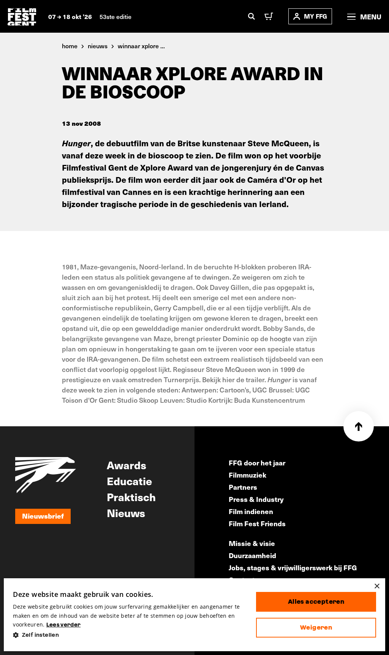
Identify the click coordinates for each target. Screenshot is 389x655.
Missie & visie (252, 543)
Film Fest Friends (257, 523)
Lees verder (63, 625)
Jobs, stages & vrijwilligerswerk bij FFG (293, 567)
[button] (128, 635)
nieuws (98, 45)
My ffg (315, 16)
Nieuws (126, 512)
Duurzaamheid (252, 555)
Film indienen (251, 511)
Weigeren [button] (316, 627)
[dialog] (194, 614)
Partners (243, 487)
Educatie (129, 480)
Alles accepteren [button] (316, 601)
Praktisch (131, 496)
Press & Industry (256, 499)
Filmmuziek (247, 474)
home (69, 45)
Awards (126, 464)
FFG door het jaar (257, 462)
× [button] (377, 586)
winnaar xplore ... (141, 45)
